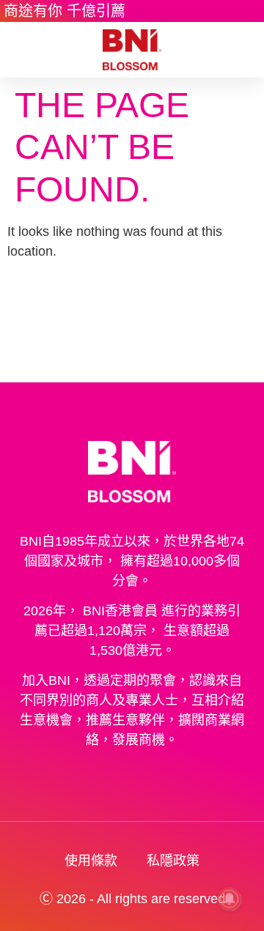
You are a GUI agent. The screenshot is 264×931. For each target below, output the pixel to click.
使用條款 (91, 860)
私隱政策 (173, 860)
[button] (21, 49)
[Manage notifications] (229, 898)
